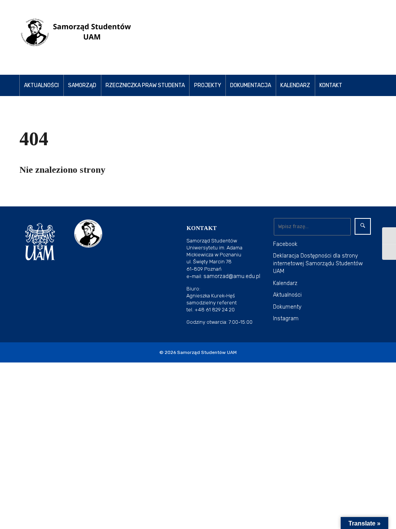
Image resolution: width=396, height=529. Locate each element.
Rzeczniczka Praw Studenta (145, 85)
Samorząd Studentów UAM (207, 352)
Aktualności (41, 85)
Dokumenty (287, 307)
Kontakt (330, 85)
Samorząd (82, 85)
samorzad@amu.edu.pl (231, 276)
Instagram (286, 318)
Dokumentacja (250, 85)
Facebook (285, 244)
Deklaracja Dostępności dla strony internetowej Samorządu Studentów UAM (318, 263)
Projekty (207, 85)
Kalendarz (295, 85)
